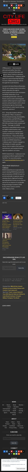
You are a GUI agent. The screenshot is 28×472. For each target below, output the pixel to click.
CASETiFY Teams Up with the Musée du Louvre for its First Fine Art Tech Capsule (18, 223)
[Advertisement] (14, 354)
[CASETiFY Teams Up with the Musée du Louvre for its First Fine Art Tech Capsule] (18, 216)
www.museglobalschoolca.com (14, 160)
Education (14, 37)
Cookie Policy (7, 465)
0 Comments (18, 280)
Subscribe (21, 268)
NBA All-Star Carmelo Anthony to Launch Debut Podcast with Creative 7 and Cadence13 (13, 288)
